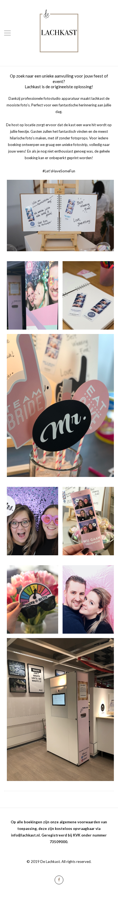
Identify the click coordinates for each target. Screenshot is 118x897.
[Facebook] (59, 880)
